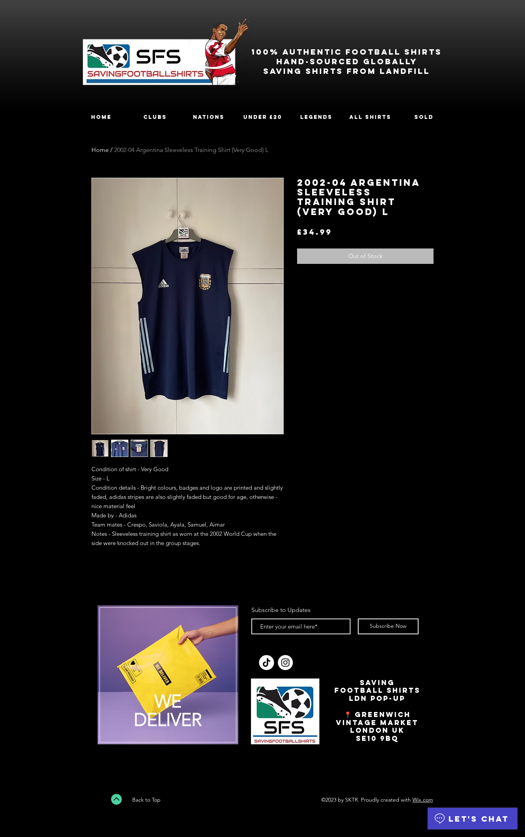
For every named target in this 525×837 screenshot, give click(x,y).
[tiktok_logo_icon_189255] (266, 662)
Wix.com (422, 799)
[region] (168, 680)
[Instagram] (285, 662)
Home (100, 149)
